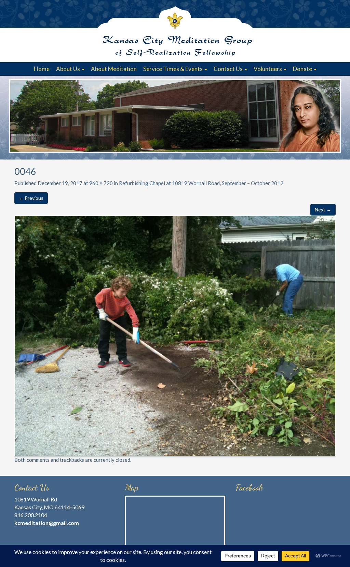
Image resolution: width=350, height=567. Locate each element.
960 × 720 (101, 183)
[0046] (175, 335)
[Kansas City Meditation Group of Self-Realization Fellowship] (175, 31)
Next (332, 114)
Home (42, 68)
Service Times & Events (173, 68)
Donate (303, 68)
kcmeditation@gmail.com (46, 523)
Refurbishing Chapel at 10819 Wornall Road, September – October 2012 (201, 183)
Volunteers (268, 68)
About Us (68, 68)
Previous (17, 114)
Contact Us (229, 68)
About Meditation (114, 68)
